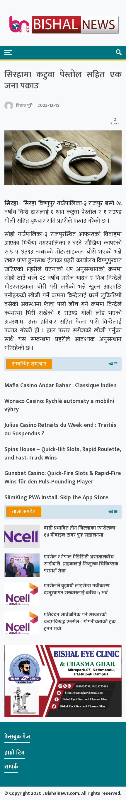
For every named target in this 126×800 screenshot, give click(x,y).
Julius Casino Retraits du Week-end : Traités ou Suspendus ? (60, 429)
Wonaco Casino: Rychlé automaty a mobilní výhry (59, 405)
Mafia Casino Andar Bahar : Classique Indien (60, 385)
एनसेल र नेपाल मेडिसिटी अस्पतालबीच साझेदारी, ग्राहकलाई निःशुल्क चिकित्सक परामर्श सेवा (81, 563)
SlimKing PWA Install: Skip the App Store (56, 497)
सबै (111, 364)
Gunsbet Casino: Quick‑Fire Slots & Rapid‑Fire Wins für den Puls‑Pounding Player (62, 477)
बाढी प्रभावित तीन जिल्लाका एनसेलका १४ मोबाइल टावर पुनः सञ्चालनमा (79, 532)
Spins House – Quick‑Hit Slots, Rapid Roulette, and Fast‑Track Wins (62, 453)
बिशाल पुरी (24, 105)
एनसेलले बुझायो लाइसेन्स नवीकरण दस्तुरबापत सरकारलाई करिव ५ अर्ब (77, 589)
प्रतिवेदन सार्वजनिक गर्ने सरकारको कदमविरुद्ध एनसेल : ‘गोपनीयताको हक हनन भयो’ (80, 621)
